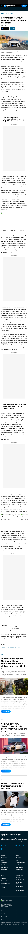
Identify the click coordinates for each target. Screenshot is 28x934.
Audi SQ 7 (4, 422)
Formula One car (19, 507)
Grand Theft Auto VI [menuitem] (5, 9)
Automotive (4, 869)
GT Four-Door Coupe (20, 190)
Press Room (18, 913)
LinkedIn (23, 845)
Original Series (19, 869)
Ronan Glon (4, 26)
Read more (6, 711)
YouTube (12, 845)
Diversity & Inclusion (5, 916)
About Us (3, 875)
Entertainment (4, 867)
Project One (14, 496)
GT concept (20, 176)
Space (17, 860)
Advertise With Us (5, 880)
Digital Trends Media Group (8, 924)
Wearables (18, 858)
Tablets (17, 855)
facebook (10, 630)
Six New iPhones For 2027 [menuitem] (16, 9)
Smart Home (4, 865)
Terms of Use (4, 919)
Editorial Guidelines (5, 883)
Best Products (19, 865)
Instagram (5, 845)
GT (2, 245)
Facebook (1, 845)
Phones (3, 855)
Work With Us (4, 913)
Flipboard (1, 849)
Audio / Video (4, 862)
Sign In (24, 5)
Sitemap (18, 916)
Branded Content (20, 879)
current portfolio (13, 320)
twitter (13, 630)
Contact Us (3, 878)
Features (3, 647)
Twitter (9, 845)
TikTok (16, 845)
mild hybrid (7, 66)
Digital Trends (8, 7)
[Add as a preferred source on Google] (5, 28)
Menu (1, 5)
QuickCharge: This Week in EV (14, 647)
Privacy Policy (19, 910)
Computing (4, 858)
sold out (8, 533)
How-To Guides (19, 867)
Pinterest (19, 845)
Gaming (3, 860)
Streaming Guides (20, 862)
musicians (4, 342)
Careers (3, 910)
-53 (16, 64)
